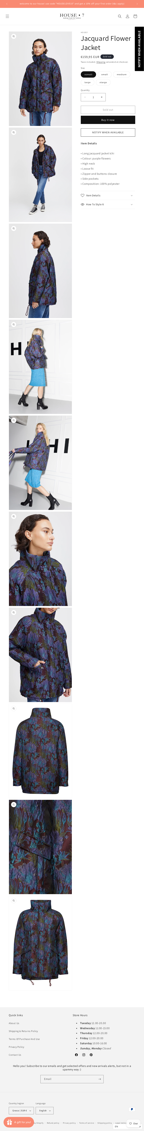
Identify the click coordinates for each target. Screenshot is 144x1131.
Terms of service (86, 1123)
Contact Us (15, 1054)
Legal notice (121, 1123)
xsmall (90, 75)
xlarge (105, 83)
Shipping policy (104, 1123)
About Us (14, 1023)
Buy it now (108, 120)
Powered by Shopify (34, 1123)
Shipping (100, 62)
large (89, 83)
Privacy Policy (16, 1046)
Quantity (85, 90)
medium (123, 75)
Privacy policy (69, 1123)
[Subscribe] (99, 1079)
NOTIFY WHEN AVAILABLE (108, 132)
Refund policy (53, 1123)
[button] (7, 16)
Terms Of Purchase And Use (24, 1039)
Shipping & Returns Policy (23, 1031)
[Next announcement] (137, 4)
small (106, 75)
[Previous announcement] (7, 4)
